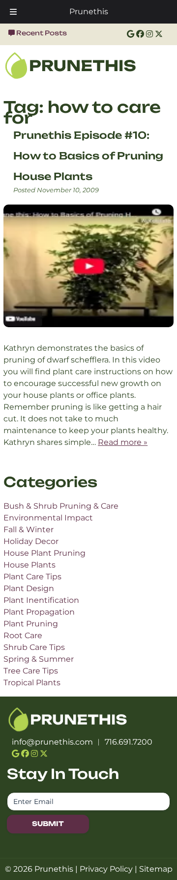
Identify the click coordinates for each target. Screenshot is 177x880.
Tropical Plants (31, 682)
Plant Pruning (30, 623)
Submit (48, 824)
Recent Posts (41, 33)
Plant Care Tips (32, 576)
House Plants (29, 564)
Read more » (123, 442)
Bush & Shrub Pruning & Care (60, 506)
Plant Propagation (39, 612)
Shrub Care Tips (34, 647)
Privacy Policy (106, 869)
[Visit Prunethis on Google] (130, 34)
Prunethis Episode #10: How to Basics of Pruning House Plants (88, 155)
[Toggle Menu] (13, 12)
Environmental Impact (48, 517)
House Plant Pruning (44, 553)
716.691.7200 (128, 742)
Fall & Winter (28, 529)
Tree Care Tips (30, 670)
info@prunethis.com (52, 742)
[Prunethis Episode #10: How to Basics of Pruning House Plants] (88, 336)
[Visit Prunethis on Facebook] (140, 34)
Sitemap (156, 869)
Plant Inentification (41, 600)
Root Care (22, 635)
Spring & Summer (38, 659)
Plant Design (28, 588)
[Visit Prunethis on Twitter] (159, 34)
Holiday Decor (31, 541)
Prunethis (88, 11)
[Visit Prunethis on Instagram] (149, 34)
